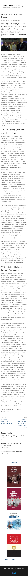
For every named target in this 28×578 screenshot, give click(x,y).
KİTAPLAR (14, 463)
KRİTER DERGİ (17, 20)
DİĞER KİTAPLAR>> (8, 559)
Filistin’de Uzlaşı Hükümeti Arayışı (11, 451)
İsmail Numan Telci (7, 20)
